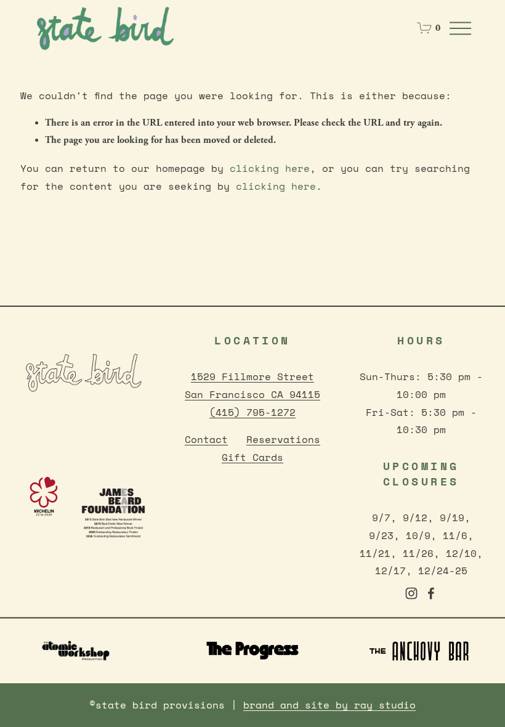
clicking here (270, 168)
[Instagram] (411, 593)
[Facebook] (431, 593)
